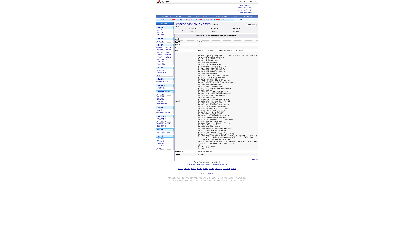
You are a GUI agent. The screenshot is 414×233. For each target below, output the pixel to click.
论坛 (251, 16)
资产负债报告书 (161, 119)
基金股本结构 (161, 70)
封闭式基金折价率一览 (244, 10)
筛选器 (236, 16)
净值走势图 (160, 32)
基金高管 (168, 52)
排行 (199, 16)
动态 (177, 16)
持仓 (186, 16)
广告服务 (193, 169)
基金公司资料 (161, 132)
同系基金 (167, 132)
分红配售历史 (161, 88)
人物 (203, 16)
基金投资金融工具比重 (163, 59)
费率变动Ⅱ (160, 57)
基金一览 (159, 30)
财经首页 (242, 1)
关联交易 (168, 57)
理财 (166, 16)
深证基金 (212, 20)
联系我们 (199, 169)
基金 (169, 16)
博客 (248, 16)
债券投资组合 (161, 101)
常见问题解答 (191, 164)
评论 (180, 16)
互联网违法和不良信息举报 (203, 164)
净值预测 (224, 16)
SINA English (218, 169)
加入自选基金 (251, 24)
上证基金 (196, 20)
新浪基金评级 (161, 138)
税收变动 (168, 54)
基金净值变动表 (161, 126)
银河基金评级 (161, 146)
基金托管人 (160, 52)
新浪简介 (180, 169)
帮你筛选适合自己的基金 (245, 8)
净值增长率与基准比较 (163, 112)
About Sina (187, 169)
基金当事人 (168, 50)
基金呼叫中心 (161, 41)
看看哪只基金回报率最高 (245, 12)
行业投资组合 (161, 96)
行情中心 (219, 16)
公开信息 (159, 54)
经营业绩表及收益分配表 (164, 123)
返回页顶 (254, 159)
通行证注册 (226, 169)
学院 (189, 16)
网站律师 (211, 169)
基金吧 (244, 16)
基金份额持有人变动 (162, 81)
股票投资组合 (161, 99)
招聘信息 (205, 169)
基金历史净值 (161, 35)
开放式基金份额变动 (162, 73)
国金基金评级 (161, 148)
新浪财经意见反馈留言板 (219, 164)
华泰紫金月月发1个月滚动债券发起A (193, 24)
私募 (206, 16)
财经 (163, 16)
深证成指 (179, 20)
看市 (183, 16)
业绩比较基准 (161, 61)
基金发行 (159, 75)
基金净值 (159, 110)
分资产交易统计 (161, 64)
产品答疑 (233, 169)
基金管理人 (160, 50)
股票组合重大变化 (162, 104)
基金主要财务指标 (162, 121)
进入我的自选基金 (243, 5)
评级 (196, 16)
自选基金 (230, 16)
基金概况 (159, 47)
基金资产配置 (161, 94)
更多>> (236, 20)
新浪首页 (248, 1)
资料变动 (168, 47)
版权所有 (210, 173)
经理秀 (210, 16)
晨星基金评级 (161, 141)
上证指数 (163, 20)
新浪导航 (254, 1)
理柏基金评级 (161, 143)
